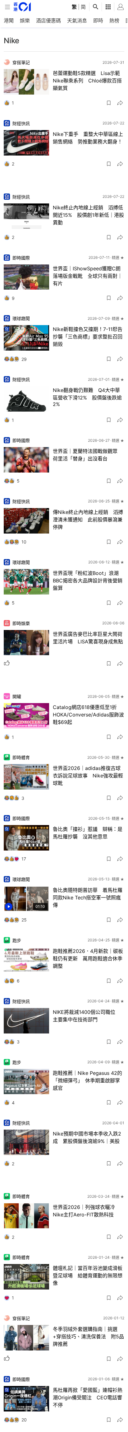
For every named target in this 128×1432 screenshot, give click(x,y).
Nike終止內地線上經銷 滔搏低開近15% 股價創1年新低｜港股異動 (88, 215)
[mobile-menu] (7, 7)
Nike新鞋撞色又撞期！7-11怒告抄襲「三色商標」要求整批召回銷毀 (87, 336)
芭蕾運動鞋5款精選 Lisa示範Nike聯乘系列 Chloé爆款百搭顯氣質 (87, 80)
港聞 (9, 20)
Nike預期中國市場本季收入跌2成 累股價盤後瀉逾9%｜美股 (87, 1137)
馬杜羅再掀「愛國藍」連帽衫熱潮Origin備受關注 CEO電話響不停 (87, 1397)
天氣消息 (77, 20)
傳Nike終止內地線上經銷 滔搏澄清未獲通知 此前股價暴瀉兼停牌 (88, 519)
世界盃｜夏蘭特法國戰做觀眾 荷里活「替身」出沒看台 (87, 455)
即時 (98, 20)
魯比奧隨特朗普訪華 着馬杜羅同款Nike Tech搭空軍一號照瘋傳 (87, 897)
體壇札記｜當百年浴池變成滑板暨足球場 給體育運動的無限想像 (87, 1275)
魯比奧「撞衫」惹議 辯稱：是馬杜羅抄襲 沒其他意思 (87, 833)
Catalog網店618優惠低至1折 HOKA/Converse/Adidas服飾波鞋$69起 (88, 714)
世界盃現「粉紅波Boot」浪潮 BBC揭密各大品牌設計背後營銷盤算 (88, 580)
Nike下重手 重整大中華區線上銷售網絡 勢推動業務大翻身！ (88, 138)
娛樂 (25, 20)
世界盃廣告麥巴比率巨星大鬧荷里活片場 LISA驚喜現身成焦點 (88, 638)
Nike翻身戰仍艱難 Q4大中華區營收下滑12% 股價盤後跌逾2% (87, 397)
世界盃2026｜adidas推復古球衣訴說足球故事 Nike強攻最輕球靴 (88, 775)
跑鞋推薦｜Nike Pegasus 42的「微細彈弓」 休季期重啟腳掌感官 (87, 1080)
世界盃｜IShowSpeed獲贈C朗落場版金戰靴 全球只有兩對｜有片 (87, 276)
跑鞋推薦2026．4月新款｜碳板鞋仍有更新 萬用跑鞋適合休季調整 (88, 958)
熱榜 (114, 20)
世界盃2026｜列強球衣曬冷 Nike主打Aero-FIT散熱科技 (86, 1211)
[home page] (22, 6)
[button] (108, 103)
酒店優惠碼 (48, 20)
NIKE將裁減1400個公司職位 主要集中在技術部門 (87, 1016)
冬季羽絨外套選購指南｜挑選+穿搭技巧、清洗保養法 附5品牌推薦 (88, 1336)
